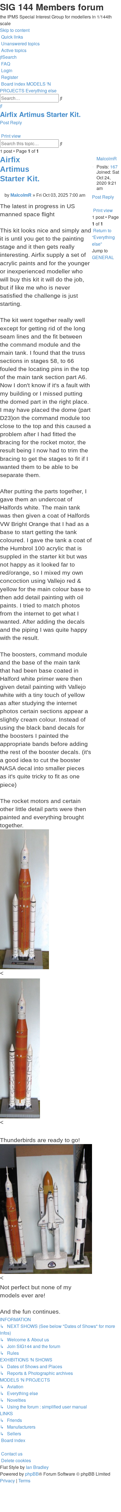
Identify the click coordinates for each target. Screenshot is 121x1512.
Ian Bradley (37, 1467)
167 (114, 166)
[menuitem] (20, 43)
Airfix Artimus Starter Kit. (40, 114)
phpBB (32, 1474)
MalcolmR (107, 158)
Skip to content (15, 30)
